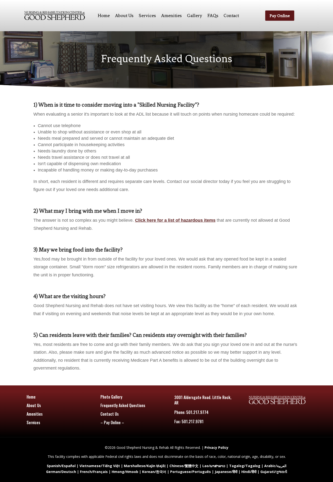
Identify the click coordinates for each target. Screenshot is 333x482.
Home (104, 15)
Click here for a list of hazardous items (175, 220)
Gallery (194, 15)
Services (147, 15)
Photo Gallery (111, 397)
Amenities (171, 15)
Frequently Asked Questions (122, 405)
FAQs (212, 15)
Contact (231, 15)
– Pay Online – (112, 422)
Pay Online (280, 15)
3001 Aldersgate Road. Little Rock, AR (202, 400)
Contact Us (109, 414)
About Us (124, 15)
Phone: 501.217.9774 (191, 412)
